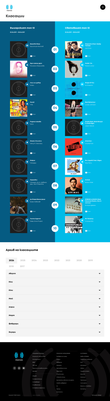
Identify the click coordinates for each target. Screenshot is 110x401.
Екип (81, 362)
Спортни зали (60, 374)
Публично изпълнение (63, 353)
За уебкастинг (36, 384)
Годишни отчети (84, 371)
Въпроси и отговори (85, 386)
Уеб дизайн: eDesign (96, 395)
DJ (57, 386)
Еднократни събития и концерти (65, 380)
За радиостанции (37, 379)
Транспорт (59, 371)
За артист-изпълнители (39, 356)
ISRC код (35, 365)
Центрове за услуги (61, 368)
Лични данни (83, 383)
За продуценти (37, 359)
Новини (82, 368)
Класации (82, 377)
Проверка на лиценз (61, 356)
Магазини (59, 365)
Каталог (82, 374)
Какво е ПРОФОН (84, 356)
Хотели (58, 359)
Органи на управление (86, 359)
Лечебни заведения (61, 383)
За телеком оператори (39, 387)
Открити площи (60, 377)
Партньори (83, 380)
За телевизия (36, 382)
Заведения (59, 362)
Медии (35, 376)
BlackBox (35, 371)
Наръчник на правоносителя (40, 368)
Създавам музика (38, 353)
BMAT (34, 362)
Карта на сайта (36, 395)
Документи (83, 365)
